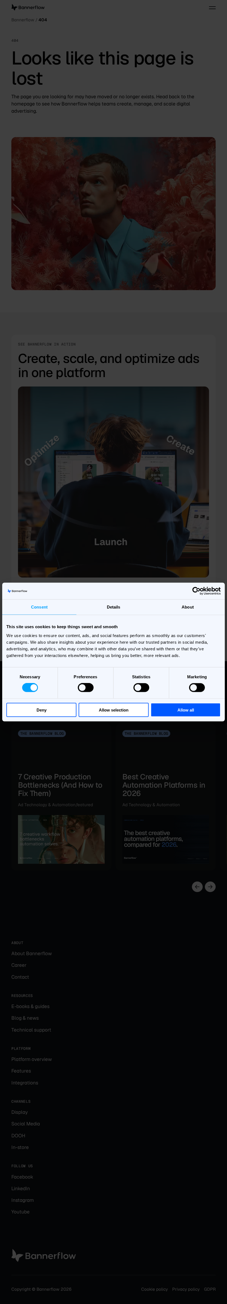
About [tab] (188, 607)
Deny (42, 709)
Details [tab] (113, 607)
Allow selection (113, 709)
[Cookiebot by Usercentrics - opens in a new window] (196, 591)
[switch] (86, 687)
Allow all (185, 709)
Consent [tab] (39, 607)
